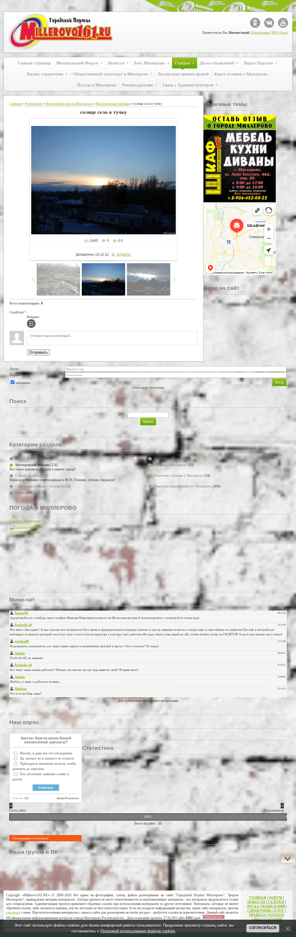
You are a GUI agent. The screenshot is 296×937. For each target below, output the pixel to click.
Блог (279, 911)
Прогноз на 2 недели (25, 532)
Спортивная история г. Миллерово (40, 486)
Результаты (72, 798)
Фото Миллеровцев (168, 459)
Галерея (276, 902)
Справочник (259, 911)
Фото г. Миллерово (29, 459)
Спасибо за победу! (29, 476)
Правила (257, 915)
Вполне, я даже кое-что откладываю (46, 753)
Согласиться (262, 928)
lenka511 (123, 255)
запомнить (22, 383)
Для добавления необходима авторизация (148, 701)
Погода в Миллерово (24, 521)
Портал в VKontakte (269, 23)
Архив (60, 798)
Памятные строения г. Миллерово (179, 476)
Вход (284, 33)
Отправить (38, 352)
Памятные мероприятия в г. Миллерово (183, 486)
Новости (256, 902)
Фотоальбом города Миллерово (69, 104)
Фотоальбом (33, 104)
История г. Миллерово (170, 465)
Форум (275, 898)
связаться (13, 912)
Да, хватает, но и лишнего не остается (47, 758)
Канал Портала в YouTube (283, 23)
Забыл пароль (140, 387)
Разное (20, 493)
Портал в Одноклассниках (255, 23)
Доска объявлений (266, 906)
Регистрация (260, 33)
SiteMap (276, 915)
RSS (275, 33)
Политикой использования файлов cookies (137, 931)
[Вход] (31, 323)
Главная (15, 104)
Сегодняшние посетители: (31, 838)
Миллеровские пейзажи (113, 104)
